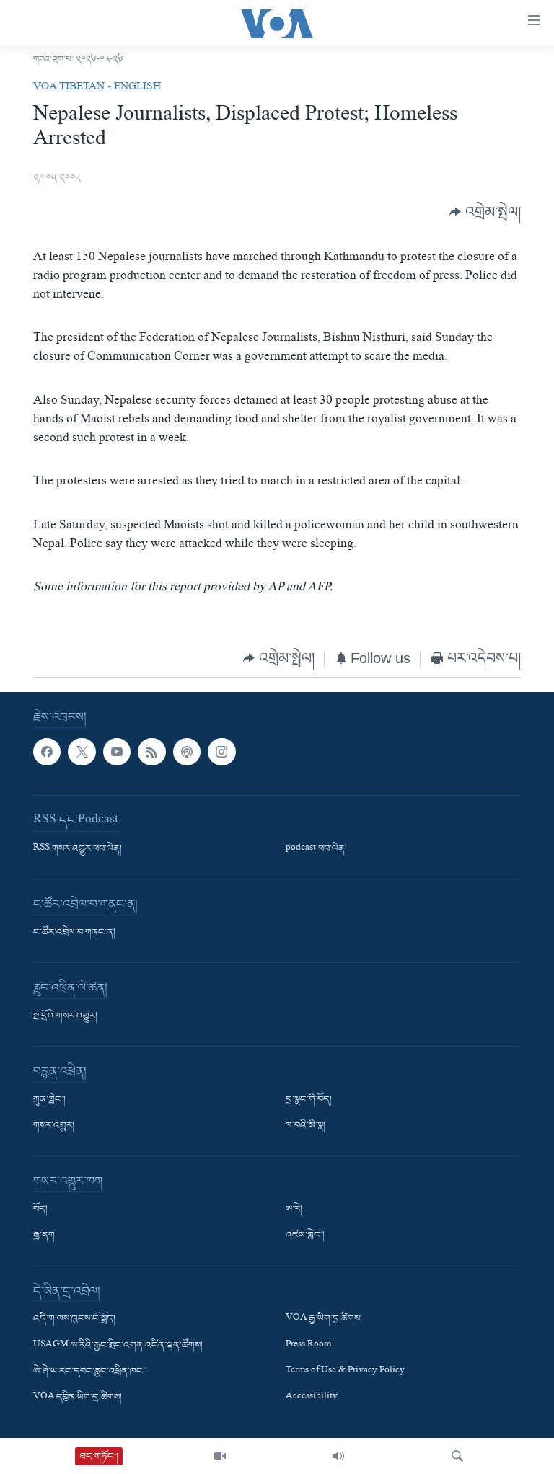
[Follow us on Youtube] (117, 751)
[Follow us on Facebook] (47, 751)
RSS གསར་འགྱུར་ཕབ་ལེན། (77, 850)
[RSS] (151, 751)
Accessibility (312, 1397)
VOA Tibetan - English (97, 88)
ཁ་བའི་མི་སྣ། (305, 1126)
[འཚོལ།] (457, 1456)
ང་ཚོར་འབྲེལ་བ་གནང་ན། (74, 933)
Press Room (308, 1345)
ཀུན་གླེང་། (49, 1100)
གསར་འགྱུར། (53, 1126)
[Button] (485, 212)
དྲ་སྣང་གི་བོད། (309, 1100)
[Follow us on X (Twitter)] (81, 751)
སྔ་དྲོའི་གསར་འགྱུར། (65, 1017)
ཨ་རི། (294, 1210)
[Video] (220, 1456)
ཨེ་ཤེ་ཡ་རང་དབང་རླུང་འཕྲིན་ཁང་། (90, 1371)
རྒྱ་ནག (44, 1236)
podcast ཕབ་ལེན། (316, 850)
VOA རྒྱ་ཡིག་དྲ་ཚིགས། (324, 1320)
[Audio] (338, 1456)
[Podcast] (187, 751)
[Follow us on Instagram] (221, 751)
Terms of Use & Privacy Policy (345, 1371)
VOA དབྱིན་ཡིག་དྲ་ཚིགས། (77, 1397)
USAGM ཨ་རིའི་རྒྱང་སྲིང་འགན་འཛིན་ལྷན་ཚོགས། (118, 1345)
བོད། (40, 1210)
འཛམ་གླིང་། (305, 1236)
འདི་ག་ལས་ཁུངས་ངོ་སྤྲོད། (74, 1320)
